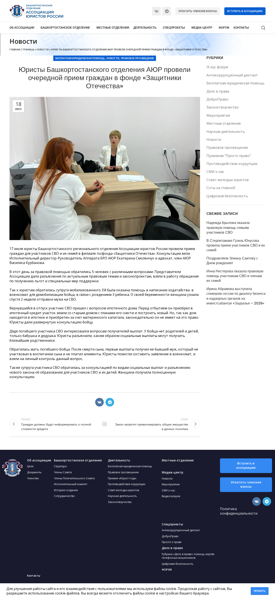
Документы (34, 472)
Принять (260, 591)
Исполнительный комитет (70, 484)
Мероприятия (218, 115)
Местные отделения (223, 123)
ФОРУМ (167, 569)
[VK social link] (156, 11)
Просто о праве (172, 542)
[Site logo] (36, 10)
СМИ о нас (215, 171)
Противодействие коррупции (231, 163)
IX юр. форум (217, 67)
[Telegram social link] (166, 11)
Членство (33, 478)
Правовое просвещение (137, 58)
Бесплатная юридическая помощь (80, 58)
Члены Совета (63, 472)
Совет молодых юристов (227, 179)
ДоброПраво (217, 99)
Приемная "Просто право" (228, 155)
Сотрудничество (64, 496)
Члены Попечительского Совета (74, 478)
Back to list (105, 424)
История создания (66, 490)
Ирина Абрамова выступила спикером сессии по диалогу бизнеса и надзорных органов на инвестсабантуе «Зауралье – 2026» (236, 296)
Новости (43, 49)
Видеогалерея (171, 496)
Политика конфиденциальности (238, 511)
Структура (60, 466)
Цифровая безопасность (227, 196)
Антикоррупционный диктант (232, 75)
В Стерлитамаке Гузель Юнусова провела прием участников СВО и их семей (235, 245)
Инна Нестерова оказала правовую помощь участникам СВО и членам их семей (234, 276)
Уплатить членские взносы (197, 11)
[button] (246, 465)
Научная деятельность (225, 131)
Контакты (33, 575)
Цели (30, 466)
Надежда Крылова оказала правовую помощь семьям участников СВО (228, 227)
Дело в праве (217, 91)
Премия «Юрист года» (122, 478)
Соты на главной (220, 187)
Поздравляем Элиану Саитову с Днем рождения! (232, 260)
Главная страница (21, 49)
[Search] (263, 27)
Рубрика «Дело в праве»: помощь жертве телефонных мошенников (188, 556)
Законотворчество (222, 107)
